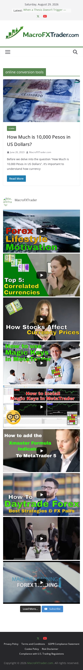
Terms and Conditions (33, 644)
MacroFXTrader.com (40, 152)
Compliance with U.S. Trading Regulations (41, 653)
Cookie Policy (32, 649)
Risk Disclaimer (50, 649)
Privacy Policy (11, 644)
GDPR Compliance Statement (63, 644)
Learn (11, 128)
